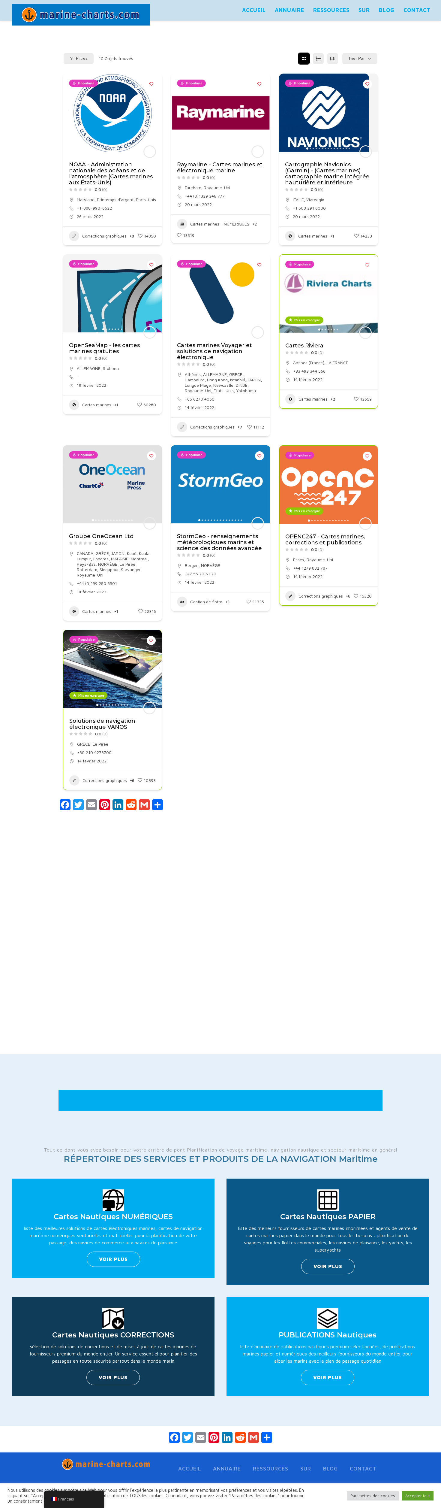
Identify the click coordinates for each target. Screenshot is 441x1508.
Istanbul (237, 379)
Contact (417, 10)
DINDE (242, 385)
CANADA (85, 553)
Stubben (111, 368)
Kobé (131, 553)
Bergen (192, 565)
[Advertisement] (220, 948)
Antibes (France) (308, 362)
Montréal (139, 558)
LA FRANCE (337, 362)
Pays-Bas (86, 564)
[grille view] (304, 59)
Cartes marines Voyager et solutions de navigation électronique (214, 351)
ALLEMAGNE (88, 368)
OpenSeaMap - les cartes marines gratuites (104, 348)
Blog (386, 10)
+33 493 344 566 (309, 371)
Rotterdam (87, 569)
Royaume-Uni (217, 187)
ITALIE (298, 199)
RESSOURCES (331, 10)
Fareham (193, 187)
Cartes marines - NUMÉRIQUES (219, 223)
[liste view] (318, 59)
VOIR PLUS (113, 1259)
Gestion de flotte (206, 601)
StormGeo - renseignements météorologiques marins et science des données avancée (219, 542)
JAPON (254, 379)
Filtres (82, 58)
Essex (298, 559)
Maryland (85, 199)
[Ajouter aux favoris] (151, 84)
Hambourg (195, 379)
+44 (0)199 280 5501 (97, 583)
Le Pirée (127, 564)
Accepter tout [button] (417, 1495)
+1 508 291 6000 (309, 207)
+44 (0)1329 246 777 (205, 195)
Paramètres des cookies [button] (372, 1495)
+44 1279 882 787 (310, 568)
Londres (101, 558)
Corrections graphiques (104, 235)
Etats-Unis (146, 199)
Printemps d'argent (115, 199)
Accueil (254, 10)
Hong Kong (217, 379)
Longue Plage (198, 385)
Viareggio (315, 199)
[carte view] (333, 59)
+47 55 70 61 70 (200, 573)
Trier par (356, 58)
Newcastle (223, 385)
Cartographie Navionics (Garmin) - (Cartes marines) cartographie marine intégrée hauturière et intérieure (327, 173)
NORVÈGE (107, 564)
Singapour (109, 569)
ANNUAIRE (289, 10)
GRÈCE (235, 374)
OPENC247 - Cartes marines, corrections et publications (325, 539)
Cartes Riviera (304, 345)
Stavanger (130, 569)
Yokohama (246, 390)
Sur (364, 10)
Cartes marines (312, 235)
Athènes (193, 374)
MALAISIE (119, 558)
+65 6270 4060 (199, 398)
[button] (70, 112)
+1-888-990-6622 (94, 207)
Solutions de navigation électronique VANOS (102, 724)
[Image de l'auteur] (149, 151)
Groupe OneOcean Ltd (101, 536)
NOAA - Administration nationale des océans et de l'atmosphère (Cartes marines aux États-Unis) (111, 173)
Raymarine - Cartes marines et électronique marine (219, 167)
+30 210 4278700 (94, 752)
